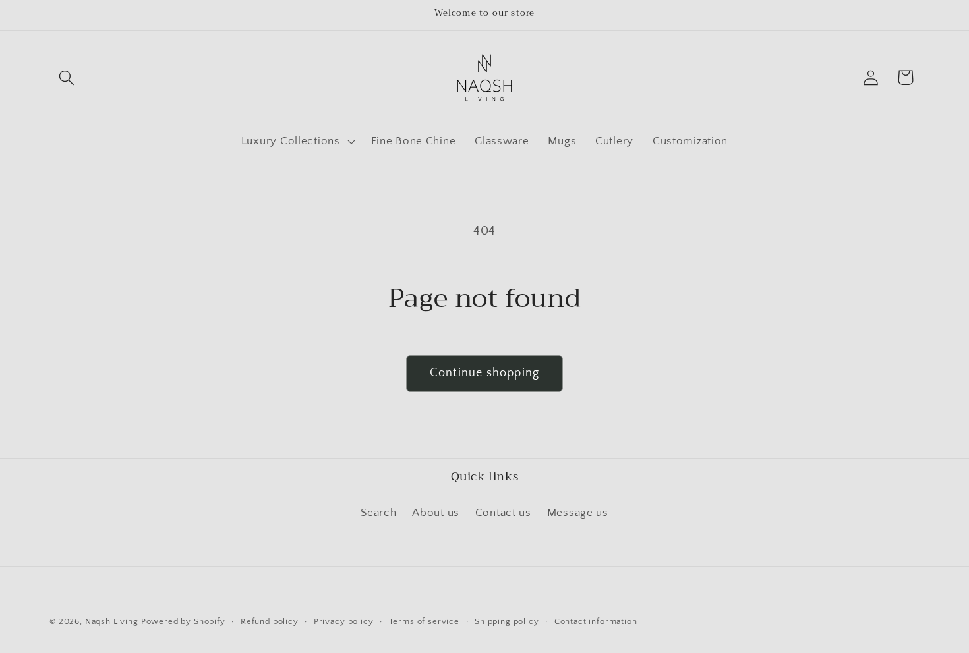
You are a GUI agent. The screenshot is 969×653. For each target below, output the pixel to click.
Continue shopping (484, 373)
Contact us (503, 513)
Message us (577, 513)
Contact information (595, 621)
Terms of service (424, 621)
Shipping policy (507, 621)
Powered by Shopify (183, 621)
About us (435, 513)
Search (378, 513)
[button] (66, 77)
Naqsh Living (111, 621)
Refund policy (270, 621)
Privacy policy (344, 621)
